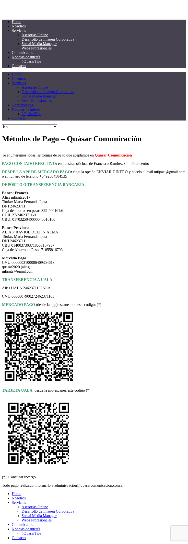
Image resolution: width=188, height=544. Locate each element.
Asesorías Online (35, 35)
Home (16, 22)
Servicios (19, 30)
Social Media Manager (39, 44)
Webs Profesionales (37, 48)
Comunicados (22, 52)
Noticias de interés (26, 57)
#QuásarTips (31, 61)
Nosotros (19, 26)
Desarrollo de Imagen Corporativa (48, 39)
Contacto (19, 66)
